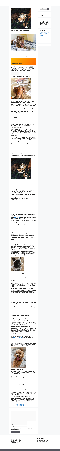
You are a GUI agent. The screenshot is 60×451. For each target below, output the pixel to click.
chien (22, 1)
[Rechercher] (48, 9)
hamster (28, 1)
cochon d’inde (34, 1)
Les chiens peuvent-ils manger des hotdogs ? (17, 404)
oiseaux (44, 1)
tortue (41, 1)
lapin (30, 1)
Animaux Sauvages (20, 3)
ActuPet (19, 1)
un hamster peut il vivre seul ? (44, 36)
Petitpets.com (14, 2)
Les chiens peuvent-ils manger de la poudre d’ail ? (18, 405)
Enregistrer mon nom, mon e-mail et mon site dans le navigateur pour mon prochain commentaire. (23, 429)
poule (38, 1)
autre (25, 3)
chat (25, 1)
